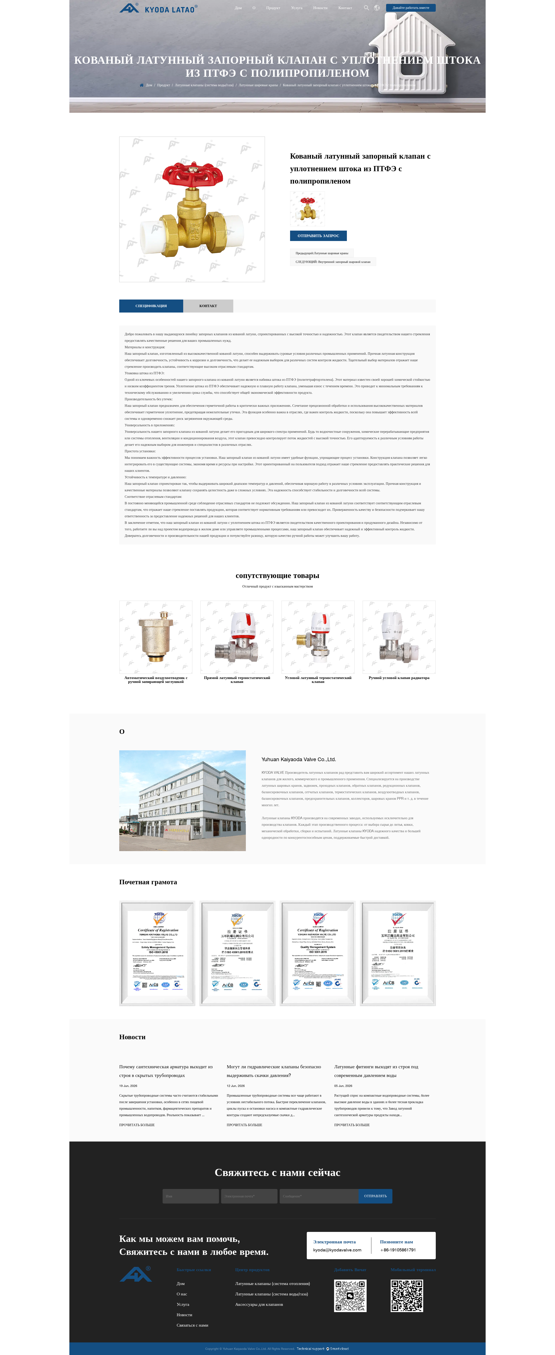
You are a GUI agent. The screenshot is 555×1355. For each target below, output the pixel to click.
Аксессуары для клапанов (259, 1304)
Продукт (273, 7)
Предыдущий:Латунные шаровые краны (322, 253)
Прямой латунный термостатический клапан (237, 679)
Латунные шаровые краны (258, 85)
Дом (238, 7)
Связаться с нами (192, 1325)
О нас (182, 1293)
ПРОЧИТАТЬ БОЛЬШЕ (137, 1125)
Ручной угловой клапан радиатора (399, 677)
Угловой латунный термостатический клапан (318, 679)
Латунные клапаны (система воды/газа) (204, 85)
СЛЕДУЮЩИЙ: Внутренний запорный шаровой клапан (333, 262)
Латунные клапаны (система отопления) (272, 1283)
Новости (320, 7)
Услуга (296, 7)
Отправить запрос (318, 235)
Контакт (345, 7)
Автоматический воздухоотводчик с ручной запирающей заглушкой (156, 679)
